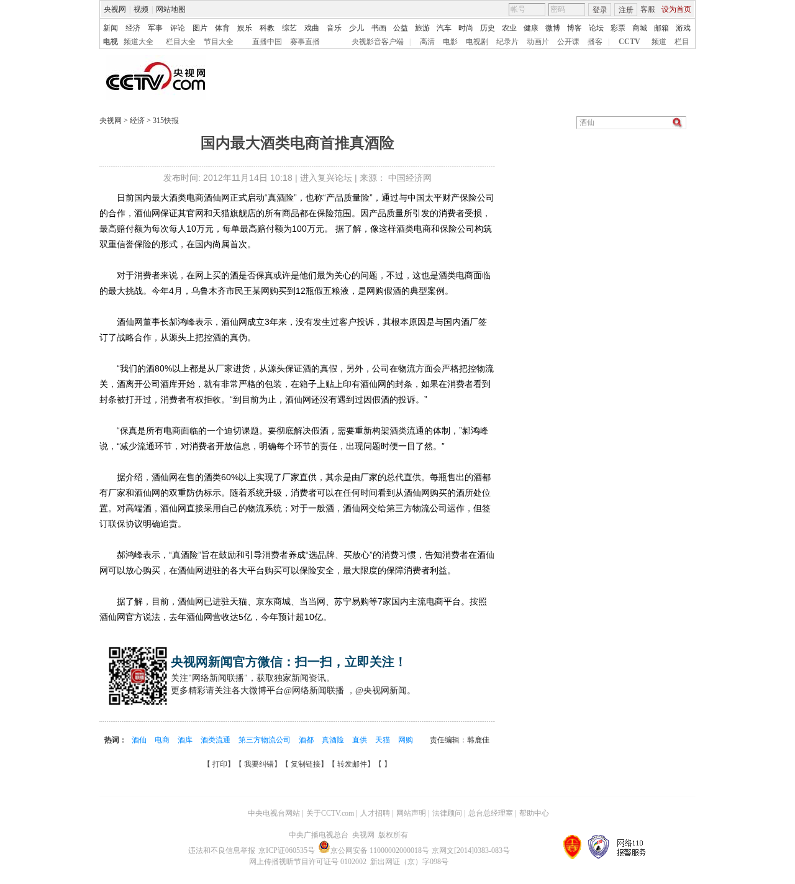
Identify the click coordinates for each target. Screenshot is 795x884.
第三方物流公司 (265, 740)
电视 (110, 41)
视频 (141, 9)
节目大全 (219, 41)
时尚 (465, 28)
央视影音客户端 (378, 41)
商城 (639, 28)
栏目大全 (181, 41)
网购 (405, 740)
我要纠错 (259, 764)
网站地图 (171, 9)
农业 (509, 28)
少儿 (356, 28)
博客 (574, 28)
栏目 (682, 41)
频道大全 (138, 41)
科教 (267, 28)
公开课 (568, 41)
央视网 (115, 9)
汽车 (444, 28)
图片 (200, 28)
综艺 (289, 28)
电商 (163, 740)
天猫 (383, 740)
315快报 (165, 120)
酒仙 (140, 740)
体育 (222, 28)
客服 (647, 9)
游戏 (683, 28)
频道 (659, 41)
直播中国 (267, 41)
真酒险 (334, 740)
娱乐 (244, 28)
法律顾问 (447, 813)
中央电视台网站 (274, 813)
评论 (177, 28)
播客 (595, 41)
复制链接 (305, 764)
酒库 (186, 740)
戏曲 (311, 28)
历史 (487, 28)
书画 (378, 28)
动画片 (538, 41)
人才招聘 (375, 813)
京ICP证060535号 (286, 850)
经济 (132, 28)
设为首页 (676, 9)
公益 (400, 28)
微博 (552, 28)
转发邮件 (352, 764)
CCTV (629, 41)
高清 (427, 41)
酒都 (307, 740)
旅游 (422, 28)
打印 (219, 764)
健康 (531, 28)
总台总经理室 (490, 813)
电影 (450, 41)
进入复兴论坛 (326, 178)
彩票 (618, 28)
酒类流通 (216, 740)
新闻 (110, 28)
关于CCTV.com (330, 813)
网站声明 (411, 813)
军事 (155, 28)
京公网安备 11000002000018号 (379, 850)
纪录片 (507, 41)
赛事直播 (305, 41)
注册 (626, 10)
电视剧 (477, 41)
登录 (600, 10)
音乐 (334, 28)
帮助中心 (534, 813)
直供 (360, 740)
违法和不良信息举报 (221, 850)
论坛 (596, 28)
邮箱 (661, 28)
